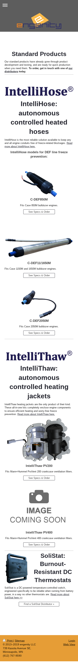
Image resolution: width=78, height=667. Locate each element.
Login (72, 640)
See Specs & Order (39, 211)
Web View (69, 644)
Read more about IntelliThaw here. (36, 414)
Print (9, 640)
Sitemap (20, 640)
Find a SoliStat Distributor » (39, 604)
